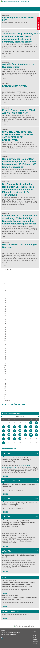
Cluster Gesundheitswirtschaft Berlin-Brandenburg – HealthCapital (11, 633)
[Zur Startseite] (16, 1)
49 (5, 371)
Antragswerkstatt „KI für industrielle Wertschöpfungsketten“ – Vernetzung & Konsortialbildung (16, 460)
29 (5, 330)
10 (5, 290)
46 (5, 365)
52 (5, 378)
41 (5, 355)
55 (5, 384)
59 (5, 392)
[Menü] (5, 9)
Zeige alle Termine (9, 448)
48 (5, 369)
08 (31, 427)
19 (5, 309)
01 (31, 423)
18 (5, 307)
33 (5, 338)
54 (5, 382)
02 (36, 423)
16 (5, 303)
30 (5, 332)
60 (5, 394)
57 (5, 388)
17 (5, 305)
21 (5, 313)
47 (5, 367)
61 (5, 396)
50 (5, 373)
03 (3, 427)
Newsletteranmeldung (10, 611)
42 (5, 357)
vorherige (7, 269)
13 (5, 296)
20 (5, 311)
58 (5, 390)
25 (5, 321)
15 (31, 431)
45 (5, 363)
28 (5, 328)
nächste (7, 400)
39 (5, 350)
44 (5, 361)
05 (14, 427)
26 (5, 323)
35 (5, 342)
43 (5, 359)
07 (25, 427)
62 (5, 398)
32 (5, 336)
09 (36, 427)
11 (5, 292)
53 (5, 380)
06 (20, 427)
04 (9, 427)
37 (5, 346)
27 (5, 326)
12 (5, 294)
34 (5, 340)
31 (5, 334)
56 (5, 386)
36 (5, 344)
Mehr (5, 476)
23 (5, 317)
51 (5, 375)
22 (5, 315)
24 (5, 319)
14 (5, 298)
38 (5, 348)
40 (5, 353)
